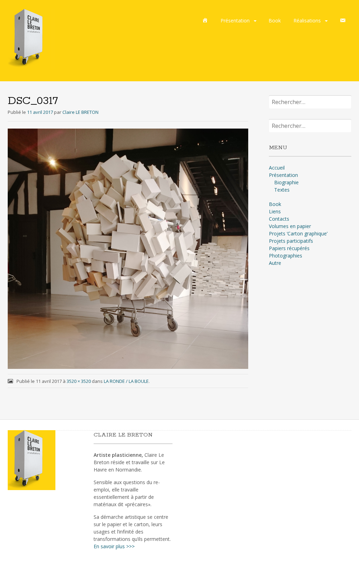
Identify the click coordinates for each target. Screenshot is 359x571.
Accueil (277, 167)
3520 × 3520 (79, 381)
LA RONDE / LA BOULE (126, 381)
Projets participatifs (291, 241)
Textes (282, 189)
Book (275, 20)
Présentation (235, 20)
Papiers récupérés (289, 248)
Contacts (279, 218)
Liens (275, 211)
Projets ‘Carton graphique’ (298, 233)
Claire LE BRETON (80, 112)
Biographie (286, 182)
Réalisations (307, 20)
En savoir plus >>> (114, 546)
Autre (275, 263)
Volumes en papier (290, 226)
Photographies (285, 255)
